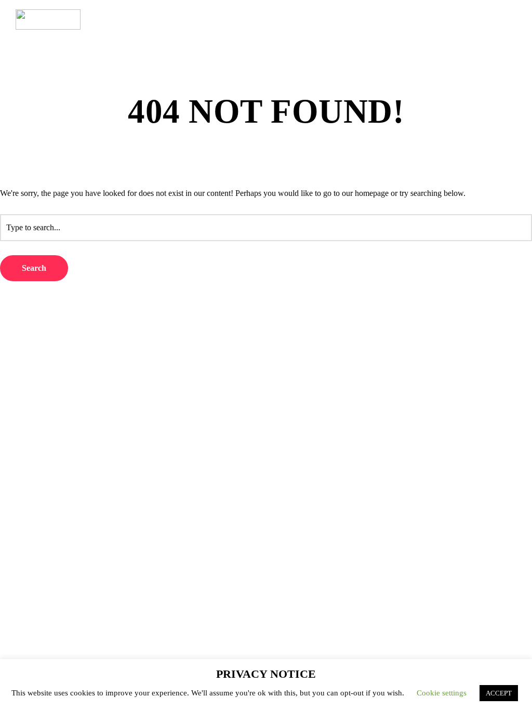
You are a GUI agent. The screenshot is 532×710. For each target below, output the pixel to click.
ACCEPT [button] (499, 693)
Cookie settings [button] (442, 693)
